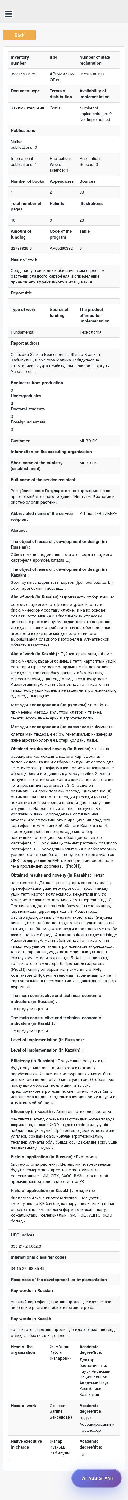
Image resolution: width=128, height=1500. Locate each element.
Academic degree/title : (91, 1408)
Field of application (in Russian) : (43, 1156)
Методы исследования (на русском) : (50, 705)
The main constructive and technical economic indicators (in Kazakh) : (56, 1020)
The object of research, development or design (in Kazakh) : (59, 572)
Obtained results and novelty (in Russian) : (52, 749)
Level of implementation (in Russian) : (47, 1040)
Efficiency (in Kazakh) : (33, 1111)
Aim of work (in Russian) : (36, 597)
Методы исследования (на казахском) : (52, 726)
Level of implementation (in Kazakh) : (47, 1050)
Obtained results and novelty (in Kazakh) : (51, 875)
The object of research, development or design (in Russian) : (59, 544)
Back (19, 35)
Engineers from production (37, 382)
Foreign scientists (28, 422)
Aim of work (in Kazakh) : (35, 653)
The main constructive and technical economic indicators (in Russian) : (56, 998)
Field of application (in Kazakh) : (42, 1190)
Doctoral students (28, 409)
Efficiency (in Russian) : (34, 1060)
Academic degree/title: (91, 1349)
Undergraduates (26, 396)
